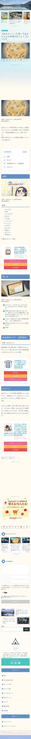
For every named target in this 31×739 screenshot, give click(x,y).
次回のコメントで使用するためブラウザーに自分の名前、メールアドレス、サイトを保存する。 (15, 587)
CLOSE (24, 151)
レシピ (12, 457)
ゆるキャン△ (4, 30)
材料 (8, 156)
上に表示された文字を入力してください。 (14, 596)
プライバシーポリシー (10, 726)
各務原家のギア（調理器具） (16, 163)
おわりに (10, 167)
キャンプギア (8, 684)
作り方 (9, 160)
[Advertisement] (15, 81)
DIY (5, 675)
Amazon (15, 264)
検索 (2, 626)
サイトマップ (7, 721)
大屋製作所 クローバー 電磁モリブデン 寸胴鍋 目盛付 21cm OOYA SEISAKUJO (20, 364)
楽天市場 (15, 267)
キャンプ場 (7, 688)
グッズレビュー (8, 693)
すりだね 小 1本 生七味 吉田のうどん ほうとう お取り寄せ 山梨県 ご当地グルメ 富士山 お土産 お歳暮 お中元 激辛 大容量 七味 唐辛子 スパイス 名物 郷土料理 (15, 429)
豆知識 (6, 710)
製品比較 (6, 706)
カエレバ (23, 254)
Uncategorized (8, 680)
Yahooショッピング (15, 261)
